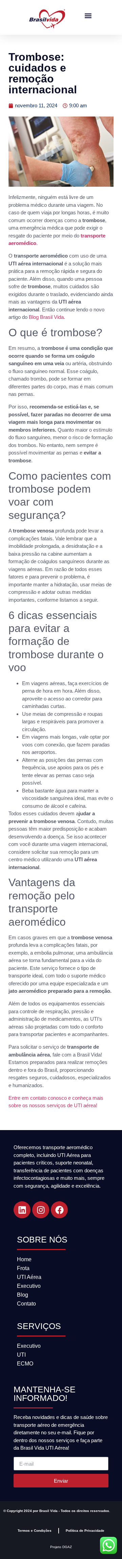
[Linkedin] (22, 1209)
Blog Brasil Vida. (47, 317)
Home (24, 1259)
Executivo (29, 1286)
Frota (23, 1268)
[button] (88, 15)
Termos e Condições (35, 1530)
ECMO (25, 1364)
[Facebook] (59, 1209)
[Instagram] (40, 1209)
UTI (21, 1355)
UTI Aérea (29, 1277)
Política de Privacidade (85, 1530)
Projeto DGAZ (61, 1547)
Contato (26, 1304)
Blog (22, 1295)
